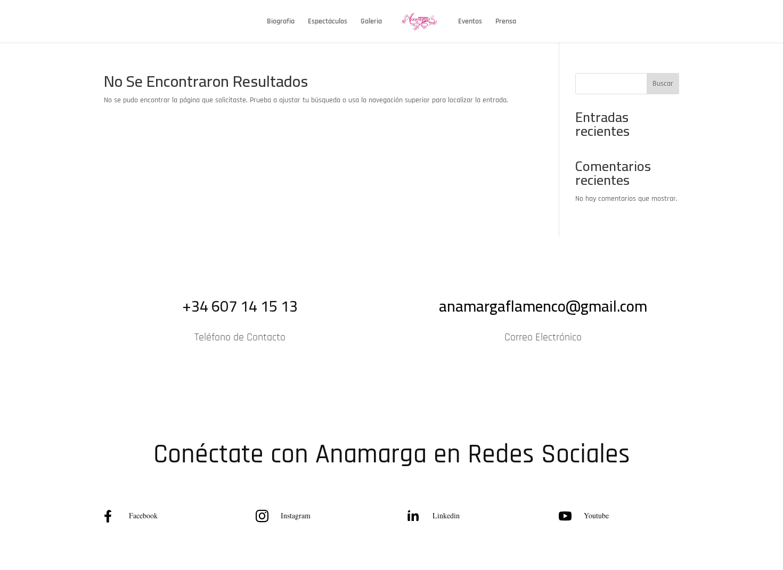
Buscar (662, 83)
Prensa (505, 22)
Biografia (281, 22)
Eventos (470, 22)
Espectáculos (327, 22)
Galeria (371, 22)
